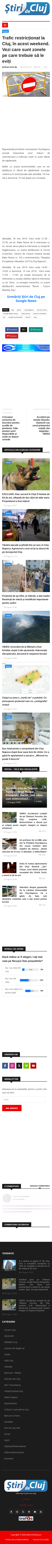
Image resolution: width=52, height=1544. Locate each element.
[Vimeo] (29, 1512)
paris (19, 310)
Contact (26, 1499)
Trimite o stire (26, 1505)
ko (4, 317)
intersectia (25, 313)
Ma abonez (12, 1108)
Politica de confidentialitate (17, 1539)
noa (35, 317)
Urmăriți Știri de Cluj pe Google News (26, 298)
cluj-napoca (29, 310)
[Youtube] (35, 1512)
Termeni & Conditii (41, 1539)
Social (5, 31)
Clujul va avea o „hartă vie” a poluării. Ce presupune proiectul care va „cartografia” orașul (25, 701)
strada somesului (15, 317)
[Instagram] (17, 1512)
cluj (12, 310)
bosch (28, 317)
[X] (23, 1512)
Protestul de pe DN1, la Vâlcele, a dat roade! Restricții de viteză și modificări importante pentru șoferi (26, 599)
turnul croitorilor (39, 313)
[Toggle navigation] (5, 25)
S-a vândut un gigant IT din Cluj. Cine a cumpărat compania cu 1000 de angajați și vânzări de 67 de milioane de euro (34, 1265)
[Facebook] (11, 1512)
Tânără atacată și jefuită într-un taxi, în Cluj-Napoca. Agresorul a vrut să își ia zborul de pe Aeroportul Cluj (25, 548)
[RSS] (41, 1512)
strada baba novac (10, 313)
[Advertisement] (26, 121)
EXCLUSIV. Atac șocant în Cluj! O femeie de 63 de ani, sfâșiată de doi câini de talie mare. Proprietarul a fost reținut (26, 497)
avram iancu (42, 310)
